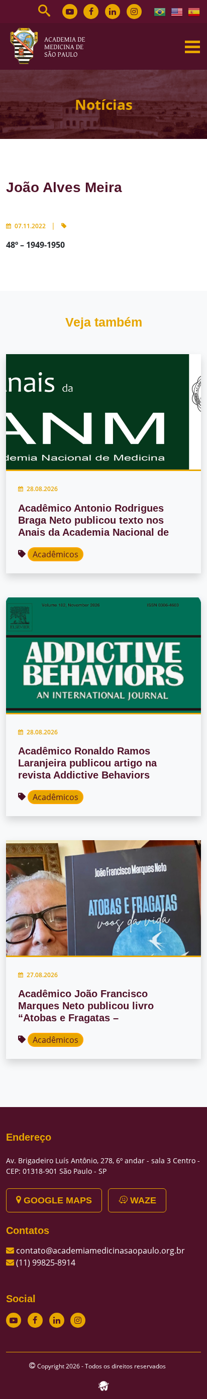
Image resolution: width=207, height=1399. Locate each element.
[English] (177, 11)
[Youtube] (69, 11)
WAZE (142, 1200)
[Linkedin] (112, 11)
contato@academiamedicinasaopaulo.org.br (100, 1250)
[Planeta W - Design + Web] (103, 1385)
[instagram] (134, 11)
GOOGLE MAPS (56, 1200)
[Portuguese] (160, 11)
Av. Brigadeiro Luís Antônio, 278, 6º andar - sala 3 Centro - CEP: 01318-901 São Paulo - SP (103, 1166)
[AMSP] (51, 45)
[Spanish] (194, 11)
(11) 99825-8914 (45, 1262)
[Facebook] (90, 11)
